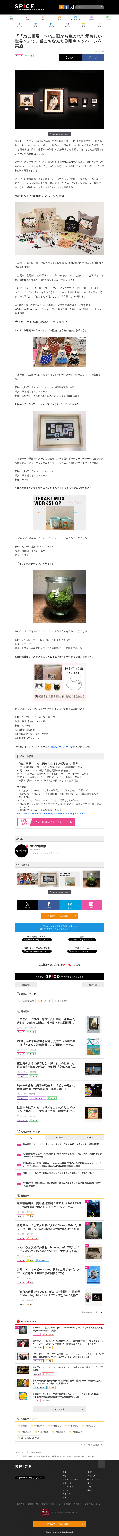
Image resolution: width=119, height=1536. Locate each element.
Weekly (59, 1137)
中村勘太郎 (60, 1431)
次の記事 (93, 984)
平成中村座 (43, 1431)
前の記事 (26, 984)
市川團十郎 (39, 1425)
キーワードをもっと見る (89, 1444)
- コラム (90, 1486)
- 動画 (89, 1472)
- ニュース (91, 1475)
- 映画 (64, 1497)
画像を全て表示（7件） (60, 134)
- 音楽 (64, 1472)
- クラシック (67, 1483)
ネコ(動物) (62, 1000)
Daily (30, 1137)
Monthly (89, 1137)
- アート (65, 1490)
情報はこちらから (53, 822)
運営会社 (20, 1504)
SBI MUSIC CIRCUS (30, 1437)
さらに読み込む (59, 1409)
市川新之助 (56, 1425)
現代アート (45, 1000)
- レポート (91, 1483)
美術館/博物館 (27, 1000)
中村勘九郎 (26, 1431)
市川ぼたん (73, 1425)
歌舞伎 (24, 1425)
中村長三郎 (77, 1431)
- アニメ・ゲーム (68, 1486)
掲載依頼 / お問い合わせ (51, 1504)
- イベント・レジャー (70, 1479)
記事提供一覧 (33, 1504)
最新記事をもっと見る (90, 1312)
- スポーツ (66, 1493)
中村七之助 (90, 1425)
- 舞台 (64, 1475)
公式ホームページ (61, 746)
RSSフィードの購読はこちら (60, 916)
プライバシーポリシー (93, 1504)
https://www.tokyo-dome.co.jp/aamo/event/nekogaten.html (53, 813)
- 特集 (89, 1490)
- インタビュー (93, 1479)
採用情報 (67, 1504)
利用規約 (77, 1504)
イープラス (20, 1452)
